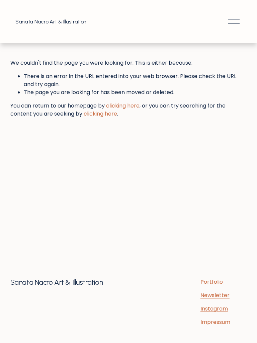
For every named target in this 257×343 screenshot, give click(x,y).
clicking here (123, 106)
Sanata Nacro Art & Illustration (50, 21)
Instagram (214, 309)
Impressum (215, 322)
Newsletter (215, 295)
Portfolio (211, 282)
